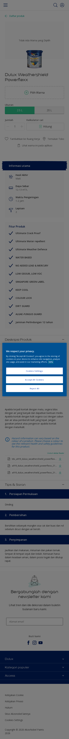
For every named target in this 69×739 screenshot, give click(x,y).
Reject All (34, 388)
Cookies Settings (34, 371)
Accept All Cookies (34, 379)
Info (51, 361)
